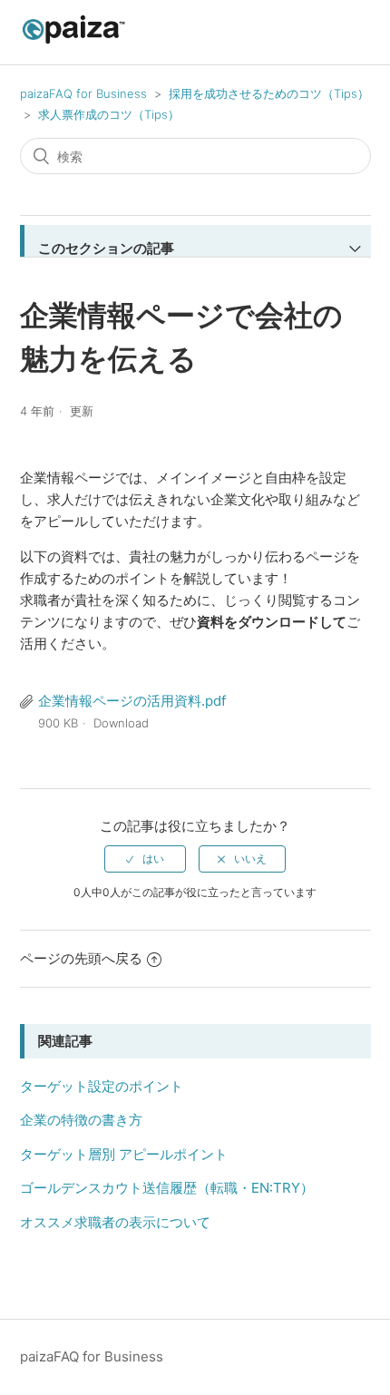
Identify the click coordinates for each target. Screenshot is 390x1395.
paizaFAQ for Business (83, 93)
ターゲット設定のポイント (101, 1086)
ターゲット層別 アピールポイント (124, 1154)
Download (121, 723)
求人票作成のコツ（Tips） (109, 114)
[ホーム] (74, 41)
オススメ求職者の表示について (115, 1222)
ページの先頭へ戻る (81, 958)
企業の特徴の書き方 (81, 1119)
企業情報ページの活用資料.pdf (132, 700)
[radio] (145, 859)
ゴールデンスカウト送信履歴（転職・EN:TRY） (167, 1187)
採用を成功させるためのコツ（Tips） (269, 93)
